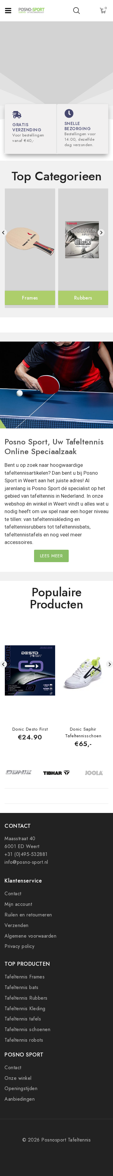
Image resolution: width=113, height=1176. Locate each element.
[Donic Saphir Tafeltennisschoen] (83, 670)
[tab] (56, 609)
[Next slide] (101, 232)
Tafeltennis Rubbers (26, 997)
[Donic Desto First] (30, 670)
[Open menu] (8, 10)
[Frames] (30, 241)
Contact (13, 893)
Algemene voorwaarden (30, 935)
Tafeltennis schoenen (27, 1029)
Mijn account (18, 904)
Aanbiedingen (20, 1099)
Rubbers (83, 297)
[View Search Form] (76, 10)
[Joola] (94, 773)
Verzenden (17, 925)
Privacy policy (19, 946)
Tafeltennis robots (24, 1040)
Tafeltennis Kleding (25, 1008)
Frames (30, 297)
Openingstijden (21, 1088)
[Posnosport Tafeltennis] (31, 11)
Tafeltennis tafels (23, 1018)
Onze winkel (18, 1078)
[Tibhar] (56, 773)
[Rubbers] (83, 241)
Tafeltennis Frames (25, 976)
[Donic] (19, 773)
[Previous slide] (3, 232)
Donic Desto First (30, 729)
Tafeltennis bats (21, 987)
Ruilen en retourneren (28, 914)
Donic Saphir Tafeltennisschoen (83, 732)
